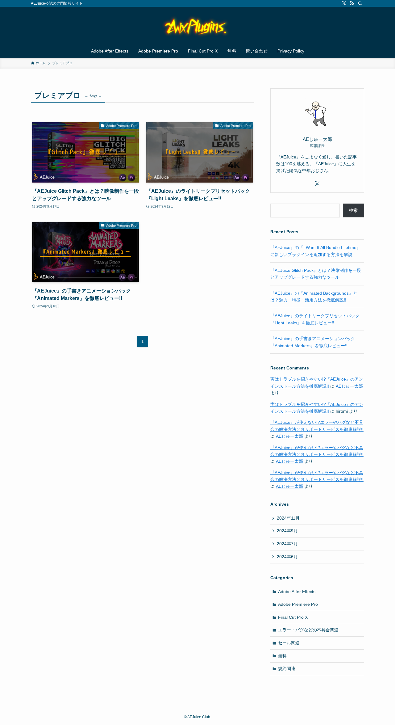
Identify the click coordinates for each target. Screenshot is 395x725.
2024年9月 (287, 530)
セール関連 (289, 642)
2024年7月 (287, 543)
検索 (353, 210)
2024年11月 (288, 518)
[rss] (352, 3)
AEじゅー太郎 (349, 386)
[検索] (360, 3)
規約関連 (286, 668)
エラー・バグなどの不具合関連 (308, 629)
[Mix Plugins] (197, 26)
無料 (282, 655)
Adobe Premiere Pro (298, 604)
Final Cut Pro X (293, 617)
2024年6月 (287, 556)
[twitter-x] (344, 3)
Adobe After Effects (296, 591)
